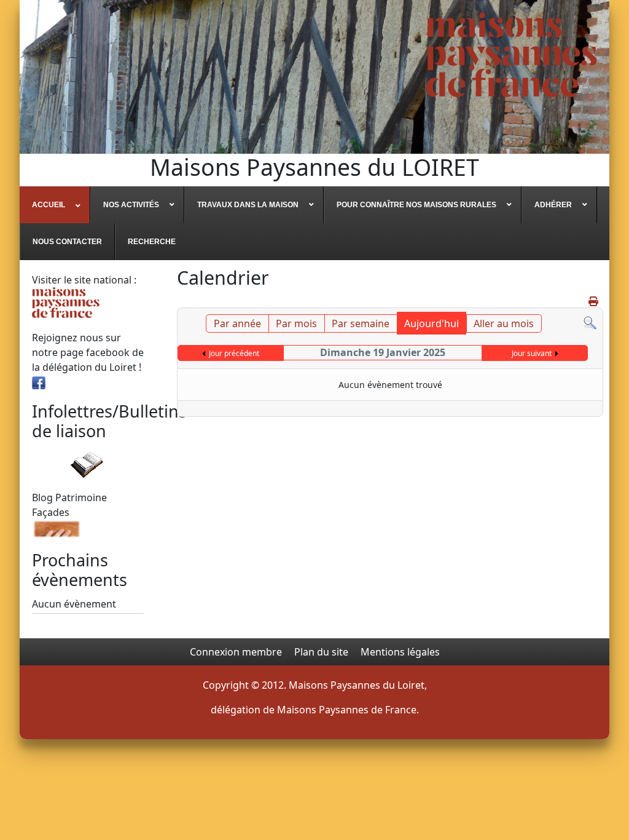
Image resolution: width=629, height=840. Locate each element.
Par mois (296, 323)
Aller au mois (504, 323)
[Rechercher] (590, 321)
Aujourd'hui (431, 323)
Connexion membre (236, 652)
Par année (237, 323)
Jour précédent (234, 353)
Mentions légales (400, 652)
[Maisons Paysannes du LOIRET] (511, 54)
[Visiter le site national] (66, 301)
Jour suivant (532, 353)
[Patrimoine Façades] (56, 527)
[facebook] (38, 382)
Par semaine (360, 323)
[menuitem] (55, 204)
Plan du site (321, 652)
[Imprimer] (594, 301)
